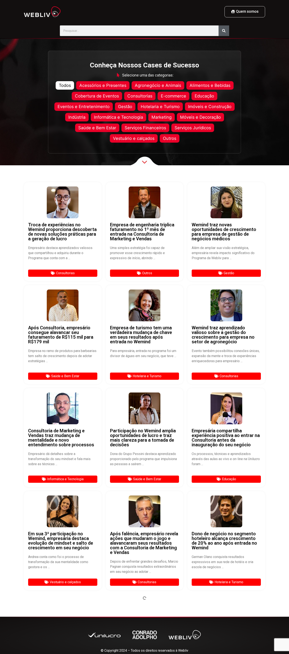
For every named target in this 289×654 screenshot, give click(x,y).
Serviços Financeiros (145, 127)
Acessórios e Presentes (102, 85)
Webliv (183, 650)
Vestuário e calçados (133, 138)
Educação (204, 96)
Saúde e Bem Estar (97, 127)
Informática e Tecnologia (118, 117)
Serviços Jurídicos (193, 127)
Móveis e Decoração (200, 117)
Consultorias (139, 96)
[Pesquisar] (224, 30)
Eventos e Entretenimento (84, 106)
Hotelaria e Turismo (160, 106)
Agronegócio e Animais (158, 85)
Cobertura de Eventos (97, 96)
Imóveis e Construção (209, 106)
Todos (65, 85)
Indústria (76, 117)
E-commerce (173, 96)
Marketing (161, 117)
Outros (169, 138)
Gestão (125, 106)
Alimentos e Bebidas (210, 85)
